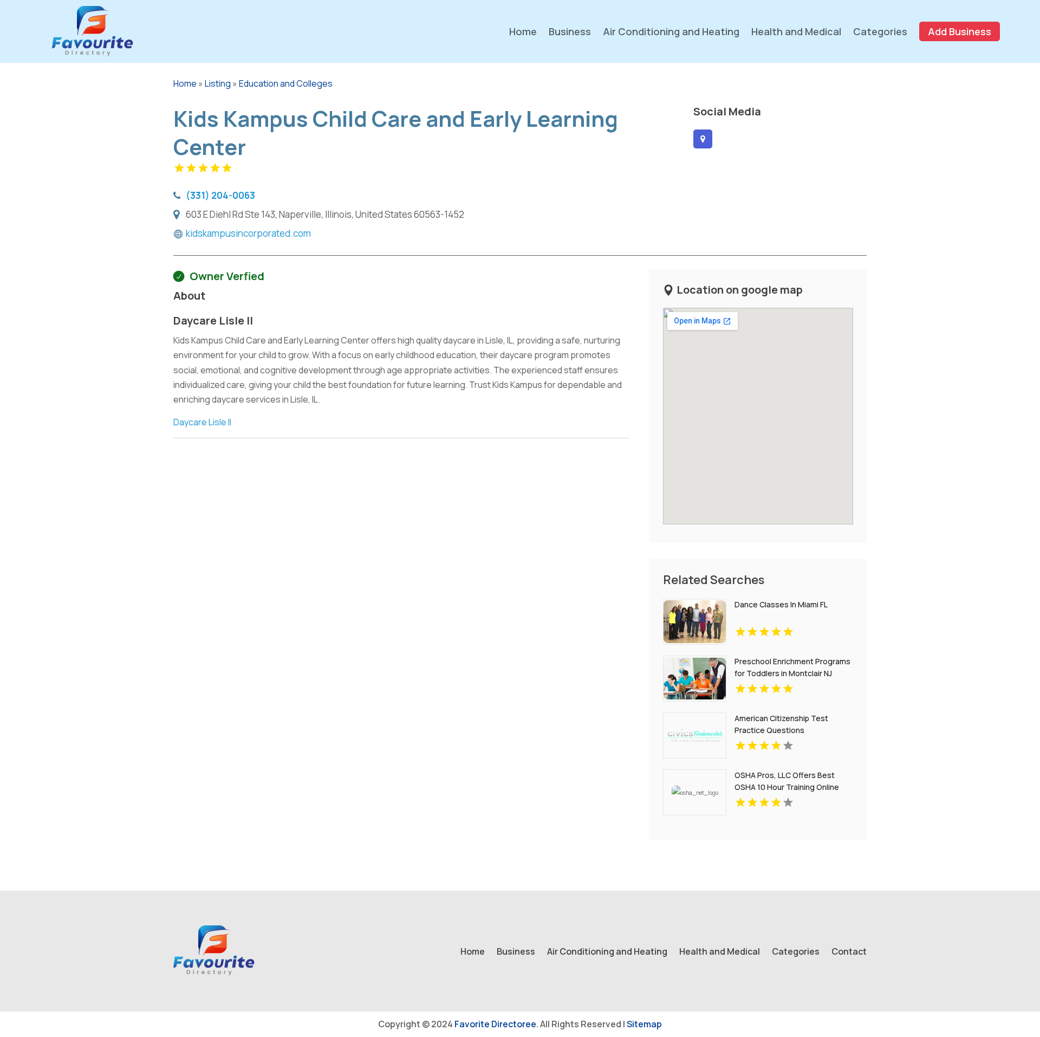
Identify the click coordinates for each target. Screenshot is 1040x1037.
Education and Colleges (286, 83)
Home (523, 31)
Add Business (959, 31)
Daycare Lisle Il (202, 422)
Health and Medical (796, 31)
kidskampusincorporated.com (248, 233)
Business (570, 31)
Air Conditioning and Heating (671, 31)
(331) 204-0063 (220, 195)
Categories (880, 31)
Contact (849, 952)
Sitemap (644, 1024)
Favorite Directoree (495, 1024)
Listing (218, 83)
